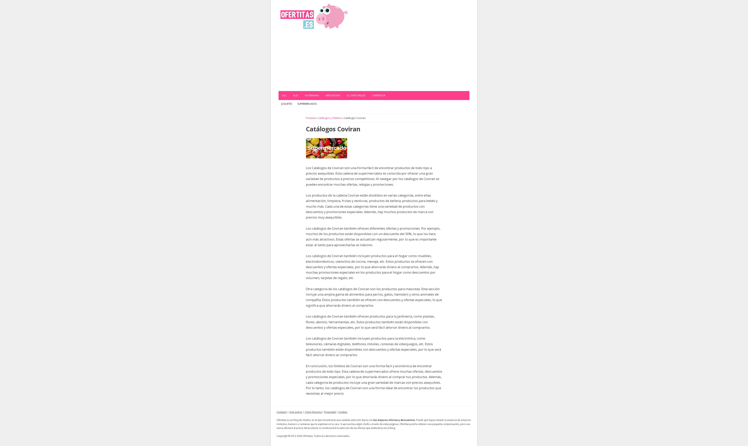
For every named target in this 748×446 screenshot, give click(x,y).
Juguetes (286, 103)
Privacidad (330, 412)
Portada (310, 118)
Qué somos (295, 412)
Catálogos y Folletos (329, 118)
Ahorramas (312, 95)
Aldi (295, 95)
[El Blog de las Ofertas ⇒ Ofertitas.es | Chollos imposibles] (314, 16)
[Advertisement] (374, 62)
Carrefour (378, 95)
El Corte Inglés (356, 95)
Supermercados (307, 103)
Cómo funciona (313, 412)
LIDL (284, 95)
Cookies (342, 412)
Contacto (282, 412)
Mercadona (333, 95)
